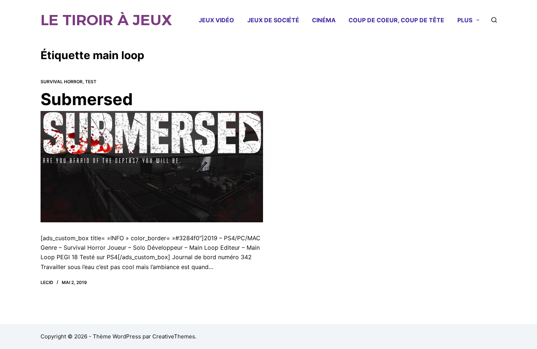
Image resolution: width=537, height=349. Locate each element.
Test (90, 81)
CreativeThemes (173, 336)
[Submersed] (152, 166)
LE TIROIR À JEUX (106, 20)
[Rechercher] (494, 20)
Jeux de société (273, 20)
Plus (464, 20)
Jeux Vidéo (216, 20)
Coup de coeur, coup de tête (396, 20)
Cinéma (324, 20)
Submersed (87, 99)
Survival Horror (62, 81)
